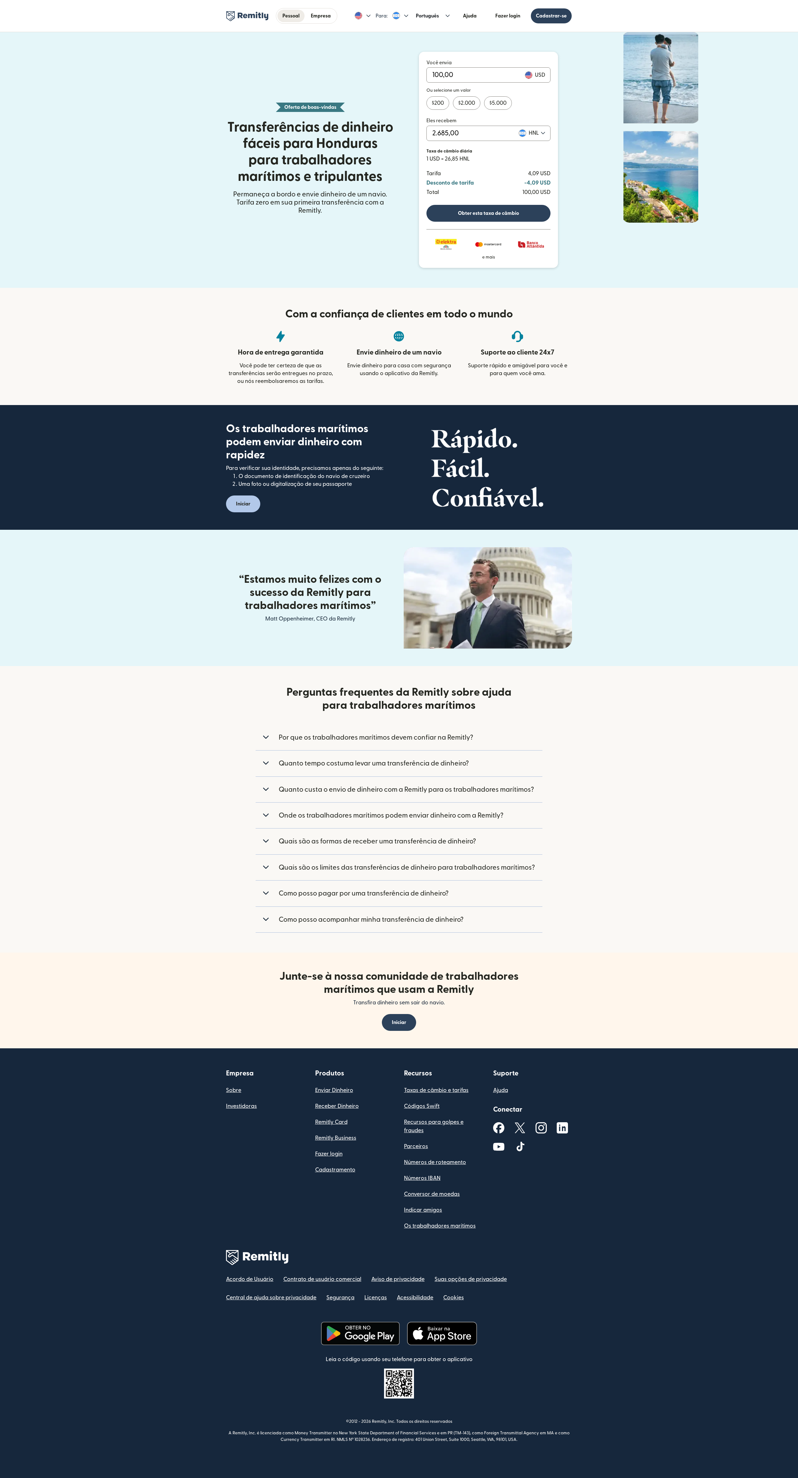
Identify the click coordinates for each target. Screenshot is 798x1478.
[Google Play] (360, 1333)
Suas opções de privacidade (471, 1279)
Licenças (375, 1297)
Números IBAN (422, 1178)
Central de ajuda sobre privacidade (271, 1297)
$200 (438, 103)
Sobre (233, 1090)
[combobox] (537, 133)
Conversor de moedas (432, 1194)
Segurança (340, 1297)
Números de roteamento (435, 1162)
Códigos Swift (422, 1106)
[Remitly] (247, 16)
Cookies (453, 1297)
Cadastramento (335, 1169)
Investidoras (241, 1106)
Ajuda (470, 15)
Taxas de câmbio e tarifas (436, 1090)
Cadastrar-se (551, 15)
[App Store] (442, 1333)
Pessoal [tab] (291, 15)
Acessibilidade (415, 1297)
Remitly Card (331, 1122)
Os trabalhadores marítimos (440, 1226)
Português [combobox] (427, 15)
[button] (363, 16)
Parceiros (416, 1146)
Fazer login (507, 15)
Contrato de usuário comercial (322, 1279)
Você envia (439, 62)
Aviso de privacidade (398, 1279)
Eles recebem (441, 120)
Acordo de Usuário (249, 1279)
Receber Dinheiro (337, 1106)
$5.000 (498, 103)
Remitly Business (335, 1138)
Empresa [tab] (321, 15)
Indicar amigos (423, 1210)
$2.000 (466, 103)
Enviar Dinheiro (334, 1090)
